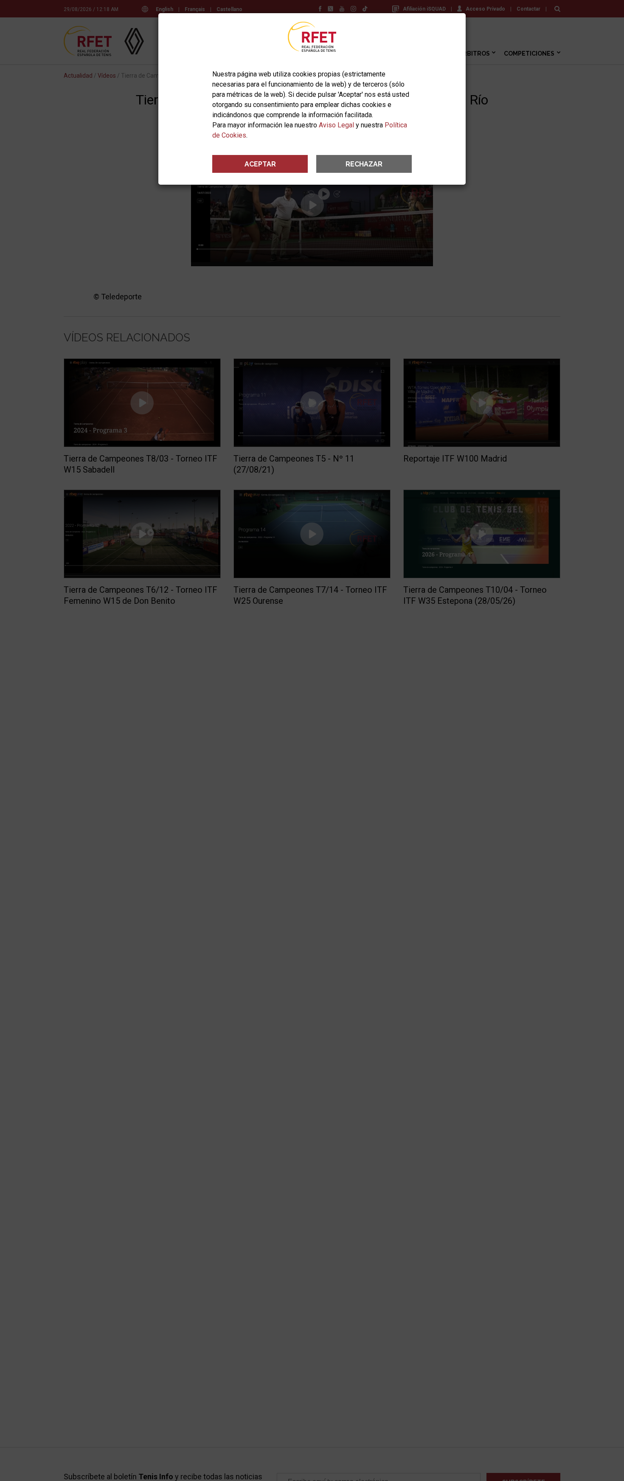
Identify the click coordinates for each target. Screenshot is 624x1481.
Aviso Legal (336, 125)
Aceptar (260, 164)
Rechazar (364, 164)
